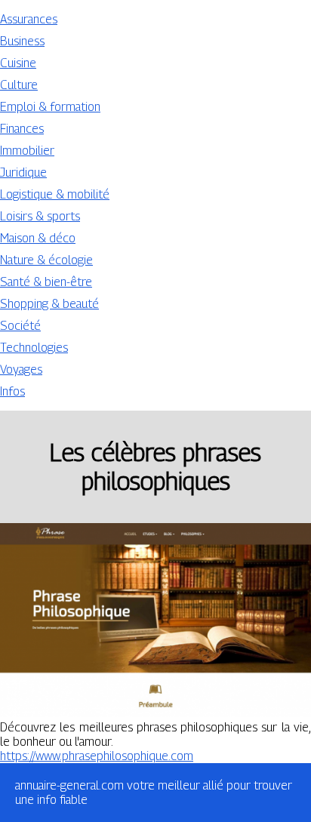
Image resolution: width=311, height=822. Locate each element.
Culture (19, 85)
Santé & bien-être (46, 282)
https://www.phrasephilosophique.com (96, 756)
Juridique (23, 172)
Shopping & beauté (49, 304)
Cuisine (18, 63)
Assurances (28, 19)
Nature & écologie (46, 260)
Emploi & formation (50, 107)
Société (20, 326)
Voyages (21, 369)
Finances (22, 129)
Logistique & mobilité (54, 194)
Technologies (34, 347)
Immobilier (27, 150)
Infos (12, 391)
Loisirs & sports (40, 216)
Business (22, 41)
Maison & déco (37, 238)
